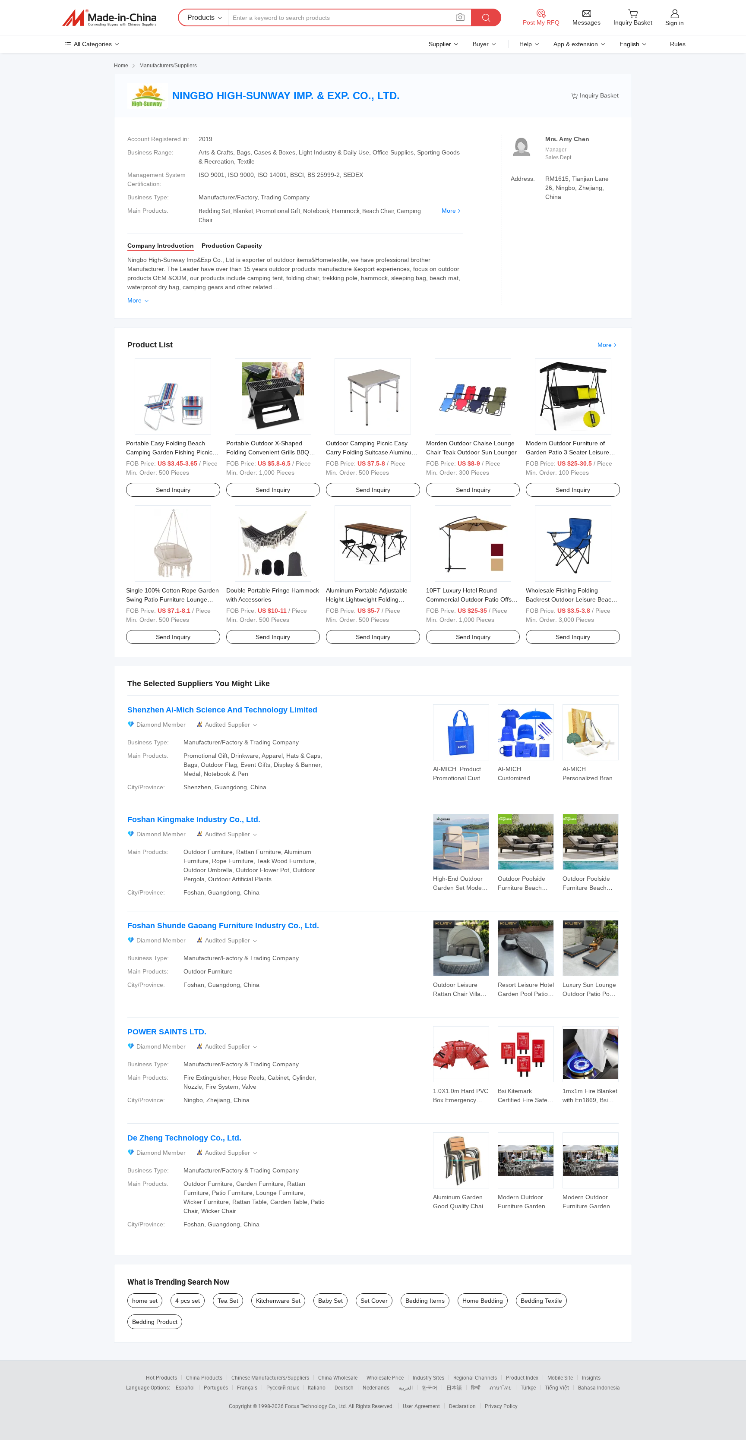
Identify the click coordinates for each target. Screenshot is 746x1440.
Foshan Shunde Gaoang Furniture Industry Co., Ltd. (223, 925)
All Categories (93, 44)
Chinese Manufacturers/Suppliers (270, 1377)
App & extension (575, 44)
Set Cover (374, 1300)
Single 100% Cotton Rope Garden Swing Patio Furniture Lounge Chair (172, 599)
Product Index (522, 1377)
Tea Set (228, 1300)
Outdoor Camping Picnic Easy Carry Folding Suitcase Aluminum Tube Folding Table (371, 452)
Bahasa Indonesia (599, 1387)
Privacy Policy (501, 1405)
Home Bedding (482, 1300)
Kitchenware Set (278, 1300)
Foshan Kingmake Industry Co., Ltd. (193, 819)
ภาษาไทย (501, 1387)
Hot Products (161, 1377)
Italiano (317, 1387)
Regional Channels (475, 1377)
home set (145, 1300)
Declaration (462, 1405)
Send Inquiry (173, 489)
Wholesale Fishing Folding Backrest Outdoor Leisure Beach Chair (570, 599)
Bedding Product (154, 1321)
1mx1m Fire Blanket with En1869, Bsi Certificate (590, 1099)
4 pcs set (187, 1300)
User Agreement (421, 1405)
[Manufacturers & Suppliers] (109, 18)
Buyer (481, 44)
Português (216, 1387)
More (449, 210)
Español (185, 1387)
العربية (405, 1387)
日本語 (454, 1387)
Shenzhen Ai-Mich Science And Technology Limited (222, 710)
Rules (678, 44)
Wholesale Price (385, 1377)
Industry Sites (428, 1377)
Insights (591, 1377)
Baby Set (330, 1300)
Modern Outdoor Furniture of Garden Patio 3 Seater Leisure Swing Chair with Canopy (567, 452)
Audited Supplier (232, 724)
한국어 (429, 1387)
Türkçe (528, 1387)
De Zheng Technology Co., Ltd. (184, 1138)
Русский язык (282, 1387)
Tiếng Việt (557, 1387)
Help (525, 44)
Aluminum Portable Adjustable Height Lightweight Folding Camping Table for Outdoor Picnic (372, 599)
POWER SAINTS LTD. (166, 1031)
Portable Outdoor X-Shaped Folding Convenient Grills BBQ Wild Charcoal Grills (267, 452)
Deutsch (344, 1387)
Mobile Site (560, 1377)
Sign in (674, 22)
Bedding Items (425, 1300)
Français (247, 1387)
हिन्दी (475, 1387)
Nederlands (376, 1387)
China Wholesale (337, 1377)
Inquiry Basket (595, 95)
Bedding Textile (541, 1300)
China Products (204, 1377)
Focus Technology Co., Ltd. (316, 1405)
